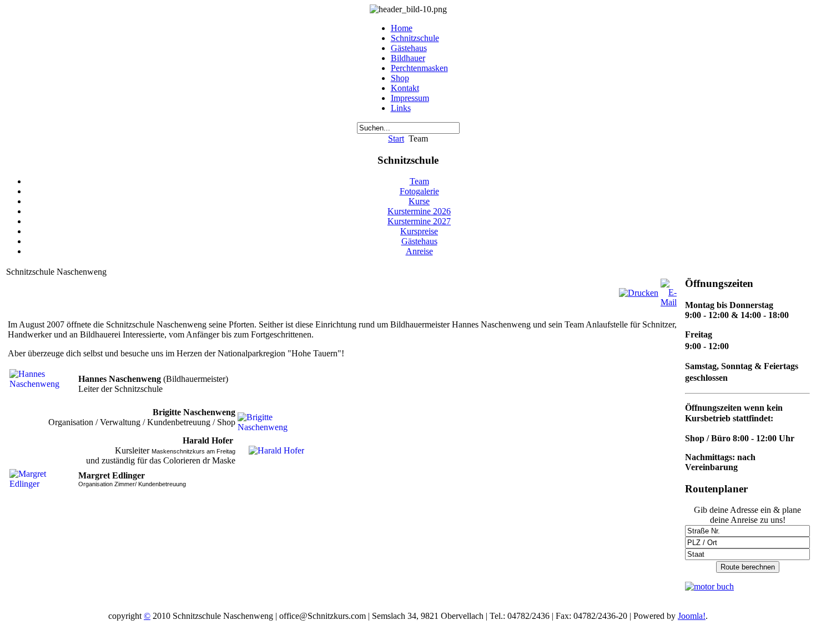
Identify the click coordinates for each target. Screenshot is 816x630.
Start (396, 138)
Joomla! (692, 616)
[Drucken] (638, 293)
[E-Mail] (669, 302)
